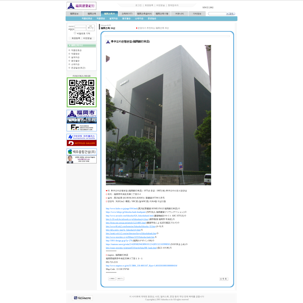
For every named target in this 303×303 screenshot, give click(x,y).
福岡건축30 (109, 13)
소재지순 (75, 64)
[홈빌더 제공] (82, 298)
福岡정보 (74, 13)
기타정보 (197, 13)
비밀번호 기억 (83, 33)
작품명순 (75, 54)
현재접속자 (173, 5)
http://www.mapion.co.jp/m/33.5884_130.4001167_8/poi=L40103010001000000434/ (141, 265)
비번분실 (160, 5)
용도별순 (75, 61)
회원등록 (149, 5)
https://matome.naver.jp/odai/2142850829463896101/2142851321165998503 (138, 244)
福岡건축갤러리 (144, 13)
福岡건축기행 (162, 13)
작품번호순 (76, 50)
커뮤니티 (179, 13)
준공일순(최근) (78, 68)
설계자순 (75, 57)
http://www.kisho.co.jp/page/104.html (121, 208)
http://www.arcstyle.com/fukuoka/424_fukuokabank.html (129, 216)
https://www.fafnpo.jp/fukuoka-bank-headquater (126, 212)
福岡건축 (92, 13)
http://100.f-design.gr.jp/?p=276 (119, 240)
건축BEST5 (127, 13)
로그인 (138, 5)
